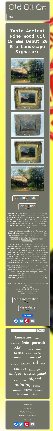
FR (30, 419)
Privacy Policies (27, 412)
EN (25, 419)
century (37, 338)
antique (15, 373)
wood (17, 357)
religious (38, 390)
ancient (35, 357)
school (34, 394)
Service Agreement (27, 416)
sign (31, 349)
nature (38, 349)
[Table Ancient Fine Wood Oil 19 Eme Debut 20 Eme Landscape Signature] (27, 71)
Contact (27, 408)
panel (41, 373)
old (17, 347)
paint (39, 370)
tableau (22, 394)
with (43, 363)
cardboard (14, 343)
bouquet (32, 370)
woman (18, 352)
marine (37, 353)
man (24, 350)
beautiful (29, 374)
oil (35, 362)
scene (28, 353)
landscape (23, 337)
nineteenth (17, 390)
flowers (16, 380)
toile (25, 342)
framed (36, 385)
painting (22, 384)
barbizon (25, 363)
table (24, 380)
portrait (38, 342)
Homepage (28, 405)
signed (35, 378)
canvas (20, 368)
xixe (26, 358)
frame (28, 389)
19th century (14, 364)
